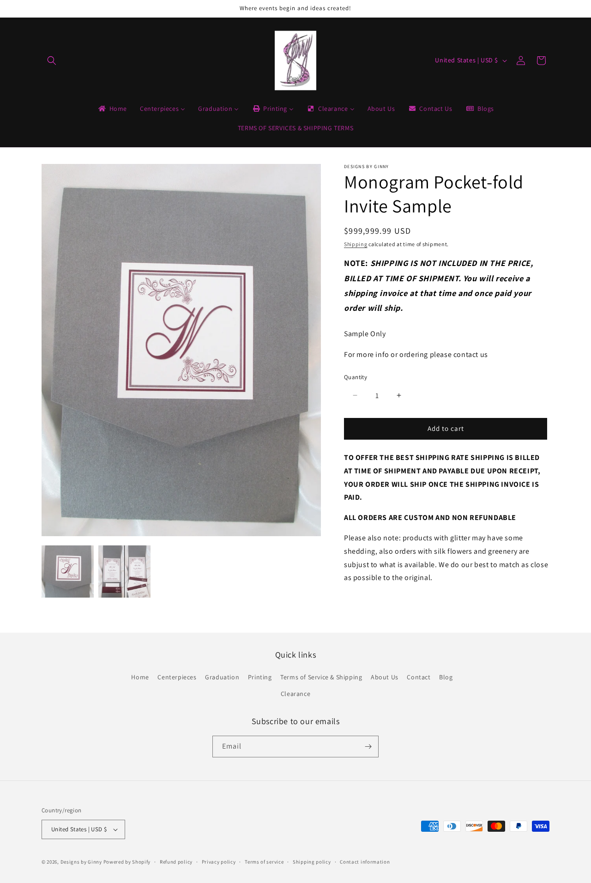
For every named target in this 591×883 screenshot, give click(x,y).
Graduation (222, 677)
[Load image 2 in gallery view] (124, 571)
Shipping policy (312, 862)
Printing (260, 677)
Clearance (295, 693)
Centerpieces (176, 677)
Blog (445, 677)
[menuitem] (111, 108)
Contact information (365, 862)
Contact (418, 677)
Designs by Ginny (81, 862)
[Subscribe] (368, 746)
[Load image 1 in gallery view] (68, 571)
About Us (384, 677)
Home (140, 677)
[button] (52, 60)
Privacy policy (219, 862)
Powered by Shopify (127, 862)
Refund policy (176, 862)
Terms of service (264, 862)
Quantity (355, 377)
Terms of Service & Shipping (321, 677)
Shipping (356, 244)
